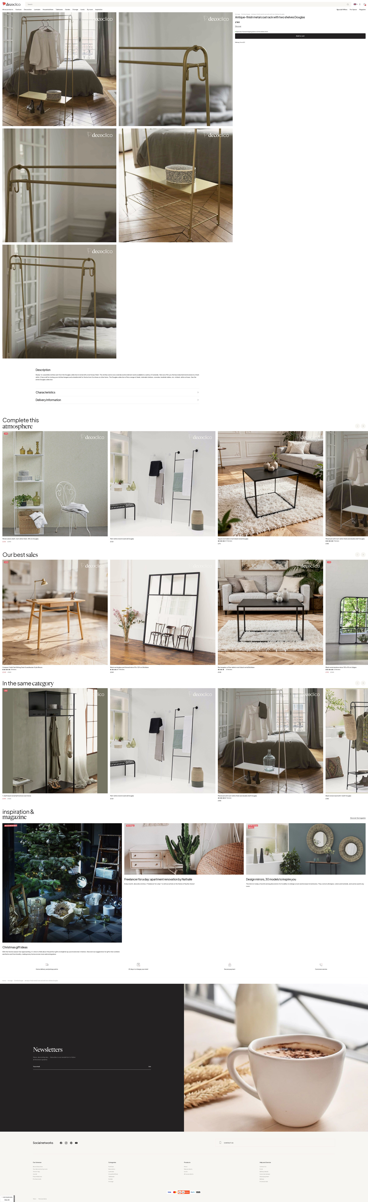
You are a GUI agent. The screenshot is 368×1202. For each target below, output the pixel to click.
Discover (238, 26)
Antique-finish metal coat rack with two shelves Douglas (267, 14)
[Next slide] (363, 426)
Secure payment (264, 1176)
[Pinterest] (71, 1143)
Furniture (18, 9)
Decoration (28, 9)
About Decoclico (38, 1166)
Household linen (48, 9)
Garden (67, 9)
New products (188, 1169)
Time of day (36, 1171)
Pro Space (353, 9)
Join (149, 1066)
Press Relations (37, 1176)
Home (4, 980)
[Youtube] (76, 1143)
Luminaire (37, 9)
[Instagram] (66, 1143)
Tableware (59, 9)
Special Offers (342, 9)
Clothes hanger (245, 14)
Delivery (262, 1179)
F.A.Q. (261, 1169)
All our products (7, 9)
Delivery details (264, 1171)
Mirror (185, 1166)
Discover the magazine (358, 818)
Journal (35, 1174)
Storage (75, 9)
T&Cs (34, 1199)
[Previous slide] (357, 426)
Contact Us (263, 1166)
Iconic (82, 9)
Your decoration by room (40, 1169)
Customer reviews (265, 1174)
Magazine (362, 9)
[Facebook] (61, 1143)
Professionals (37, 1179)
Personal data (43, 1199)
